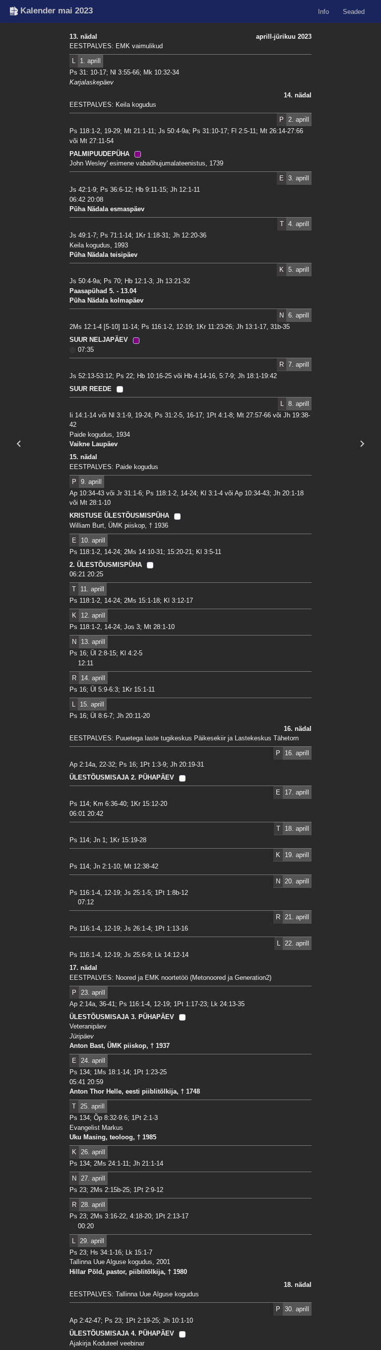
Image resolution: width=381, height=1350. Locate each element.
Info (323, 11)
